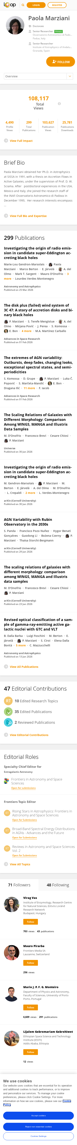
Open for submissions (23, 788)
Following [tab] (58, 885)
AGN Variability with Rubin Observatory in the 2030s (28, 522)
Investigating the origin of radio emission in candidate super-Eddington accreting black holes (38, 253)
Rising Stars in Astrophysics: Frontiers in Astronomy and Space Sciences (42, 813)
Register (57, 5)
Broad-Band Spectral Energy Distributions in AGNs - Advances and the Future (43, 831)
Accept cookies (38, 1115)
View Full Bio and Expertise (28, 216)
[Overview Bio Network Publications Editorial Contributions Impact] (38, 76)
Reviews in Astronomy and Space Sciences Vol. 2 (43, 849)
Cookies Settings (38, 1136)
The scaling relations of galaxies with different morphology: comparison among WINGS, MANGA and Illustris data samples (37, 574)
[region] (38, 1109)
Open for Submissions (24, 820)
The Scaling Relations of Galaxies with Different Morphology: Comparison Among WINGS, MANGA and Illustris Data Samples (38, 421)
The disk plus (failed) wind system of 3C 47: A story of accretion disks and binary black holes (38, 310)
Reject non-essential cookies (38, 1127)
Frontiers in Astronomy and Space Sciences (36, 781)
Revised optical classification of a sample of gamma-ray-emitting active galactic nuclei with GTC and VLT (38, 624)
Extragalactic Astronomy (18, 772)
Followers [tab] (19, 885)
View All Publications (24, 667)
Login (36, 5)
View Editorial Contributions (29, 735)
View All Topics (20, 864)
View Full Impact (21, 141)
